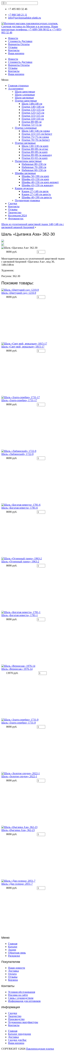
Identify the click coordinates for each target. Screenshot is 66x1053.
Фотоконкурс (16, 218)
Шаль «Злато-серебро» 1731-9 (18, 722)
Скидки (12, 203)
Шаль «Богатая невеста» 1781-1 (19, 615)
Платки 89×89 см (31, 121)
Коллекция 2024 (17, 215)
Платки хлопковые (26, 127)
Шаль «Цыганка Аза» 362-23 (18, 830)
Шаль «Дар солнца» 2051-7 (17, 883)
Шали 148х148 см (32, 103)
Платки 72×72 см (31, 124)
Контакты (13, 50)
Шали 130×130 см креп (35, 146)
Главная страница (18, 85)
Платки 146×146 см (33, 106)
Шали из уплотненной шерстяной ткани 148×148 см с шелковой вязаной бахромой (32, 226)
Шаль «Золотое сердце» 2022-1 (19, 776)
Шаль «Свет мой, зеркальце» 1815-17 (22, 346)
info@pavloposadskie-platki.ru (24, 17)
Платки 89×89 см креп (35, 152)
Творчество (14, 212)
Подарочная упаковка (27, 200)
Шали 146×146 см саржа (36, 130)
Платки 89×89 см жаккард (37, 155)
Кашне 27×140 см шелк (35, 191)
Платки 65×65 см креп (35, 158)
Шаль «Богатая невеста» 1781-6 (19, 507)
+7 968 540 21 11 (17, 14)
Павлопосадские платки (40, 1048)
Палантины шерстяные (28, 161)
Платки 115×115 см (33, 115)
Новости (13, 38)
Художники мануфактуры (23, 1022)
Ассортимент (16, 88)
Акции (12, 949)
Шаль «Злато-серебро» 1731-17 (19, 400)
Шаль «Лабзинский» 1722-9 (17, 454)
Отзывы (12, 47)
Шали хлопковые (25, 94)
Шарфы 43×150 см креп (35, 179)
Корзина (13, 979)
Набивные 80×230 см (34, 164)
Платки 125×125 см (33, 112)
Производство (16, 1019)
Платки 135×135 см (33, 109)
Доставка (13, 970)
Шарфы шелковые (25, 173)
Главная (12, 943)
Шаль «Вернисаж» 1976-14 (16, 669)
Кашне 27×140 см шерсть (36, 194)
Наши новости (16, 967)
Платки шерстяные (26, 100)
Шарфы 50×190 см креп (35, 176)
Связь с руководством (20, 998)
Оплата (12, 973)
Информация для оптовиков (24, 1001)
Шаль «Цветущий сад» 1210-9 (18, 292)
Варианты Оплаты (19, 44)
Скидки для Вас (17, 1040)
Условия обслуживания (21, 992)
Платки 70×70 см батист (36, 140)
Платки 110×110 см (33, 118)
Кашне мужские (24, 188)
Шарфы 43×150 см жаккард (37, 185)
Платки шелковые (25, 143)
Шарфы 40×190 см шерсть (37, 197)
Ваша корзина (16, 53)
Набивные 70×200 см (34, 167)
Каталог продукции (19, 1034)
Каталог (12, 946)
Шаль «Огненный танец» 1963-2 (20, 561)
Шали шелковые (24, 97)
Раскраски (14, 955)
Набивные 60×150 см (34, 170)
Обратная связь (17, 952)
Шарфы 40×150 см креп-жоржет (40, 182)
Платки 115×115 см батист (37, 133)
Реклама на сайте (18, 995)
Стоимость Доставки (20, 41)
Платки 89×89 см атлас (35, 149)
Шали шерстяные (25, 91)
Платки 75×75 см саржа (35, 136)
